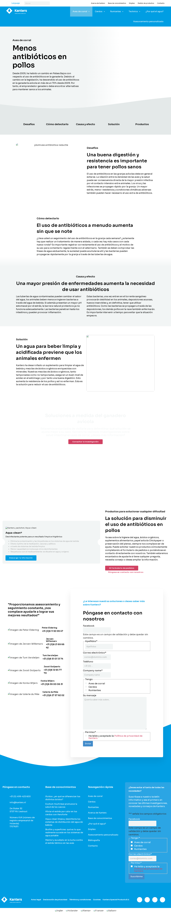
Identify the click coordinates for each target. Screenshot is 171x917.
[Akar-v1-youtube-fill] (162, 899)
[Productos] (142, 118)
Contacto (160, 3)
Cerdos (98, 11)
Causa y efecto (85, 124)
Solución (114, 124)
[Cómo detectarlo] (57, 118)
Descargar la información (21, 558)
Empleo (132, 3)
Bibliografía (94, 840)
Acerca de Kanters (98, 3)
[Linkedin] (154, 899)
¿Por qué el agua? (154, 11)
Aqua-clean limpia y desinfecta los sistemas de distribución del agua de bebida (64, 822)
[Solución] (114, 118)
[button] (101, 542)
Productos (142, 124)
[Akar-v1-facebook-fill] (139, 899)
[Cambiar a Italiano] (111, 910)
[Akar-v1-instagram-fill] (147, 899)
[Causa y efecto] (85, 118)
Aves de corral (80, 11)
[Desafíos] (29, 118)
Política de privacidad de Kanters (115, 737)
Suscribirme (136, 876)
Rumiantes (115, 11)
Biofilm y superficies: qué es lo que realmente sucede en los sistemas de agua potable (64, 832)
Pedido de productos (146, 3)
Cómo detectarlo (57, 124)
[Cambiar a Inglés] (58, 910)
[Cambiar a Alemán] (85, 910)
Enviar (88, 743)
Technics (133, 11)
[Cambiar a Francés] (98, 910)
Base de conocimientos (117, 3)
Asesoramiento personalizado (148, 21)
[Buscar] (48, 3)
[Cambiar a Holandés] (71, 910)
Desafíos (29, 124)
